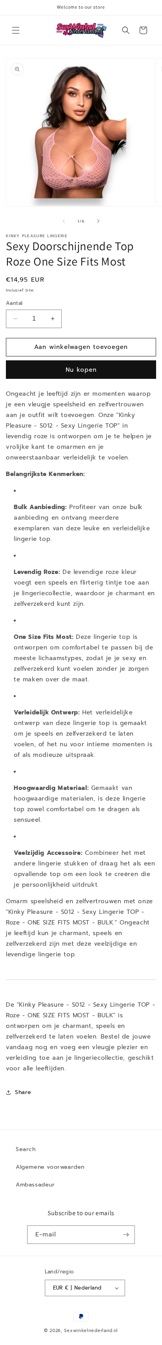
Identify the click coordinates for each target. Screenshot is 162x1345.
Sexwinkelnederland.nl (91, 1330)
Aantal (14, 303)
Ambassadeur (35, 1185)
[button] (15, 30)
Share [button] (23, 1092)
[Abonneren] (125, 1234)
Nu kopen (81, 369)
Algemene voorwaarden (50, 1167)
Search (26, 1149)
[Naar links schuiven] (63, 221)
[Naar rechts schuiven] (98, 221)
